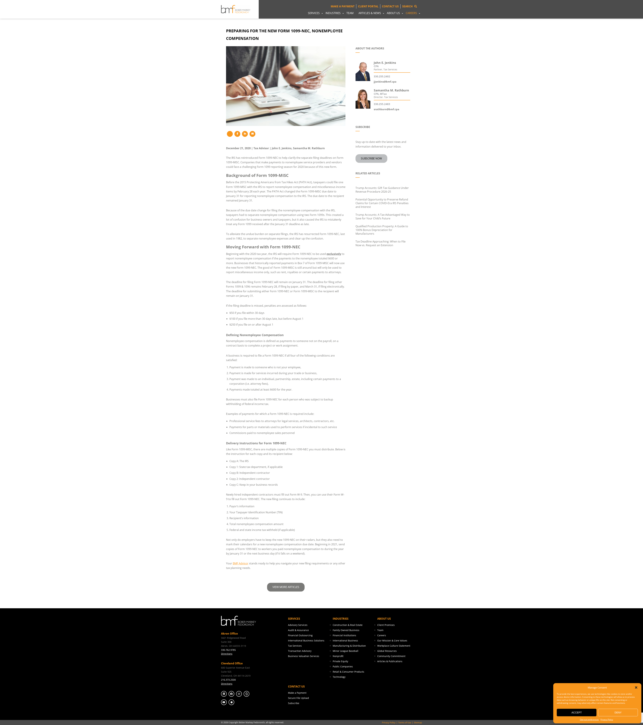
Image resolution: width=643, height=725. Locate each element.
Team (349, 13)
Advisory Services (297, 625)
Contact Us (390, 6)
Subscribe (293, 703)
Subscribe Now (371, 158)
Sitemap (418, 722)
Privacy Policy (606, 719)
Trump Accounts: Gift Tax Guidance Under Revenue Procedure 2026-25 (382, 189)
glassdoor (246, 694)
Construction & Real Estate (348, 625)
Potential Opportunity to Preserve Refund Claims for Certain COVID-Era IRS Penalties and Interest (382, 203)
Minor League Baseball (345, 650)
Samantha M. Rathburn (309, 148)
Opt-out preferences (589, 719)
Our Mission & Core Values (392, 640)
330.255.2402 (382, 76)
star (231, 702)
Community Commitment (391, 656)
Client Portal (368, 6)
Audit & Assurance (298, 630)
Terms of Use (404, 722)
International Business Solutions (306, 640)
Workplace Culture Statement (393, 645)
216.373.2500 (228, 679)
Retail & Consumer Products (348, 671)
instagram (239, 694)
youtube (224, 702)
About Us (393, 13)
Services (314, 13)
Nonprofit (338, 656)
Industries (333, 13)
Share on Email (252, 134)
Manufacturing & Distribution (349, 645)
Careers (411, 13)
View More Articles (285, 587)
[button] (636, 687)
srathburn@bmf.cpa (386, 109)
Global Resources (387, 650)
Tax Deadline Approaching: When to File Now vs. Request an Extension (380, 243)
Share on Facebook (237, 134)
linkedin (224, 694)
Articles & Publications (389, 661)
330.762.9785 (228, 649)
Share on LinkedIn (245, 134)
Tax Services (295, 645)
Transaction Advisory (299, 650)
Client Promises (386, 625)
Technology (339, 676)
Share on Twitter (230, 134)
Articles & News (370, 13)
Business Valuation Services (303, 656)
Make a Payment (342, 6)
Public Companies (343, 666)
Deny (618, 712)
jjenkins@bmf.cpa (385, 81)
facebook (231, 694)
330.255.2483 (382, 104)
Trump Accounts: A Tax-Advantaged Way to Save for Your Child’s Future (382, 216)
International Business (345, 640)
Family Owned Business (346, 630)
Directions (226, 653)
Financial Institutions (344, 635)
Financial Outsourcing (300, 635)
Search (407, 6)
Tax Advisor (261, 148)
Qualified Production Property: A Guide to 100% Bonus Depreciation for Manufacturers (381, 229)
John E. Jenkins (282, 148)
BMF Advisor (240, 563)
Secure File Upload (298, 698)
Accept (576, 712)
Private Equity (340, 661)
